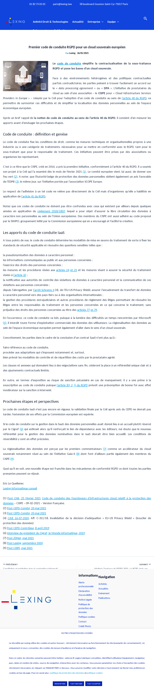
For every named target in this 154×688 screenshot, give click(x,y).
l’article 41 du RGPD (33, 196)
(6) (21, 429)
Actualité (77, 21)
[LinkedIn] (89, 9)
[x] (77, 9)
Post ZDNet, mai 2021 (20, 538)
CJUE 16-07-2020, (18, 518)
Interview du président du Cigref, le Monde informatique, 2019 (46, 533)
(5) (4, 323)
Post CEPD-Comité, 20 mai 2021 (26, 508)
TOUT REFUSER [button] (76, 684)
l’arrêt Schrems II (43, 290)
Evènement (40, 30)
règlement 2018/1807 (51, 211)
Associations (107, 30)
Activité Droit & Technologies (50, 21)
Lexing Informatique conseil (20, 488)
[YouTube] (83, 9)
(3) (17, 181)
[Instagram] (71, 9)
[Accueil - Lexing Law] (37, 599)
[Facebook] (65, 9)
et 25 (73, 270)
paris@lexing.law (62, 4)
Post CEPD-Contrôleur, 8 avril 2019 (28, 528)
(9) (12, 459)
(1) (84, 171)
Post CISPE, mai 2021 (20, 548)
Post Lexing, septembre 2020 (25, 543)
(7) (104, 449)
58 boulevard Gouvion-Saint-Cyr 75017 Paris (104, 4)
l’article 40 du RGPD (134, 98)
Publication (60, 30)
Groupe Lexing (83, 30)
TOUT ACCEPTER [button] (93, 684)
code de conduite (69, 63)
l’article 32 (19, 275)
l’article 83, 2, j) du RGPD (72, 385)
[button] (101, 21)
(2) (15, 176)
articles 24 (62, 270)
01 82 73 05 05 (37, 4)
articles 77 (83, 310)
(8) (78, 454)
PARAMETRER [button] (60, 684)
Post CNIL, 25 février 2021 (24, 498)
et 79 (94, 310)
